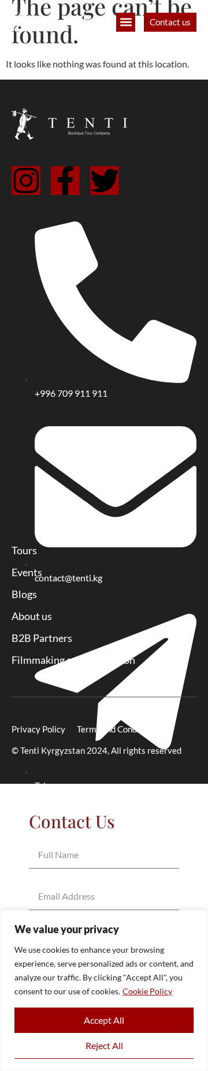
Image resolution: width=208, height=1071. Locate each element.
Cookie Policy (147, 991)
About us (32, 616)
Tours (24, 550)
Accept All (104, 1019)
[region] (104, 990)
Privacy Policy (38, 729)
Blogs (24, 594)
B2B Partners (42, 638)
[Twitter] (104, 180)
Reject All (104, 1045)
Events (27, 572)
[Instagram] (26, 180)
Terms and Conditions (117, 729)
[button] (125, 22)
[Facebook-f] (65, 180)
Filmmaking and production (73, 659)
